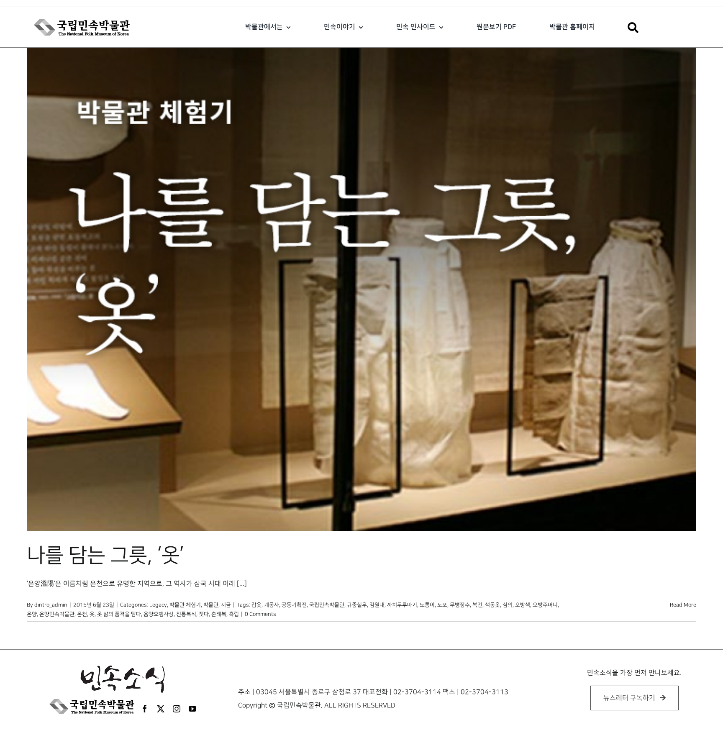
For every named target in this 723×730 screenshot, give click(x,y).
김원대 (377, 605)
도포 (442, 605)
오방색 (522, 605)
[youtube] (192, 708)
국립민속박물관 (326, 605)
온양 (32, 614)
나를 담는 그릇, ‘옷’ (105, 555)
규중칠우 (357, 605)
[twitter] (160, 708)
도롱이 (427, 605)
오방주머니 (545, 605)
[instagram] (176, 708)
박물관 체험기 (185, 605)
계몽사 (271, 605)
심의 (508, 605)
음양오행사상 (159, 614)
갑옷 (256, 605)
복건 (477, 605)
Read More (683, 605)
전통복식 (186, 614)
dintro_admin (50, 605)
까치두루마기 (402, 605)
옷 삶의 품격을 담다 (119, 614)
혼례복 (218, 614)
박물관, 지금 (217, 605)
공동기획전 (294, 605)
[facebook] (145, 708)
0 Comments (260, 614)
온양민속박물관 (56, 614)
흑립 (234, 614)
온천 (82, 614)
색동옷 (492, 605)
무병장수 (460, 605)
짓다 (204, 614)
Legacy (158, 605)
